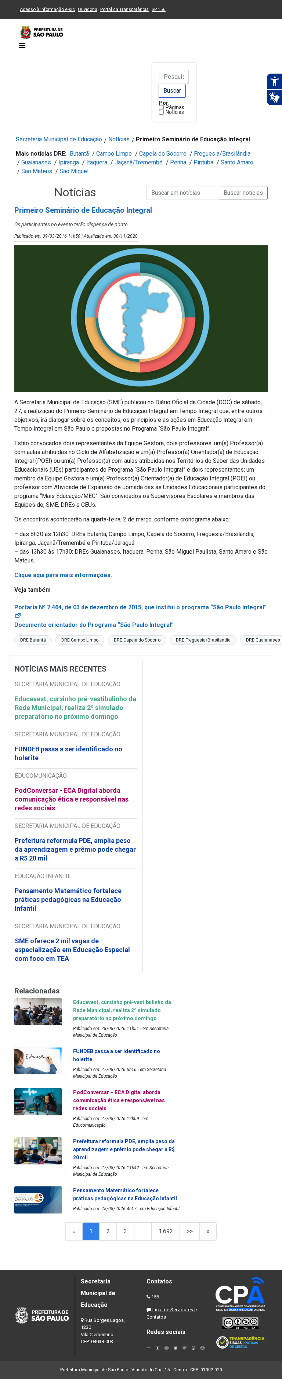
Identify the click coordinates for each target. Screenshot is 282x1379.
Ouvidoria (87, 9)
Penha (178, 162)
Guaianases (36, 162)
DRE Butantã (33, 640)
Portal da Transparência (124, 9)
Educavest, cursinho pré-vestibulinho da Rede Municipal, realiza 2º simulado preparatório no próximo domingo (75, 707)
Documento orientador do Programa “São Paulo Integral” (94, 624)
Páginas (175, 107)
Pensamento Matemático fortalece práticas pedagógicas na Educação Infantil (68, 899)
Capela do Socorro (163, 153)
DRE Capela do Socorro (137, 640)
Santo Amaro (237, 162)
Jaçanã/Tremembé (139, 162)
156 (155, 1297)
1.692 (166, 1231)
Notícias (175, 112)
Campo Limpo (114, 153)
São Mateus (36, 171)
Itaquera (96, 162)
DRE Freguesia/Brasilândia (203, 640)
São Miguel (73, 171)
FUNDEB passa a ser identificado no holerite (68, 753)
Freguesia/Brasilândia (222, 153)
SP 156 (159, 9)
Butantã (79, 153)
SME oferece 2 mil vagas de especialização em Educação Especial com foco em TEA (72, 949)
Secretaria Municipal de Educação (59, 139)
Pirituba (203, 162)
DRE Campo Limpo (79, 640)
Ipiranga (68, 162)
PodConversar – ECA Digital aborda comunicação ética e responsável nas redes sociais (119, 1100)
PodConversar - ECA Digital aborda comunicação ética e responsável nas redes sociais (72, 799)
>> (190, 1231)
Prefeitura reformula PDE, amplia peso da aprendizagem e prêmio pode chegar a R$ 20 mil (75, 849)
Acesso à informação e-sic (47, 9)
